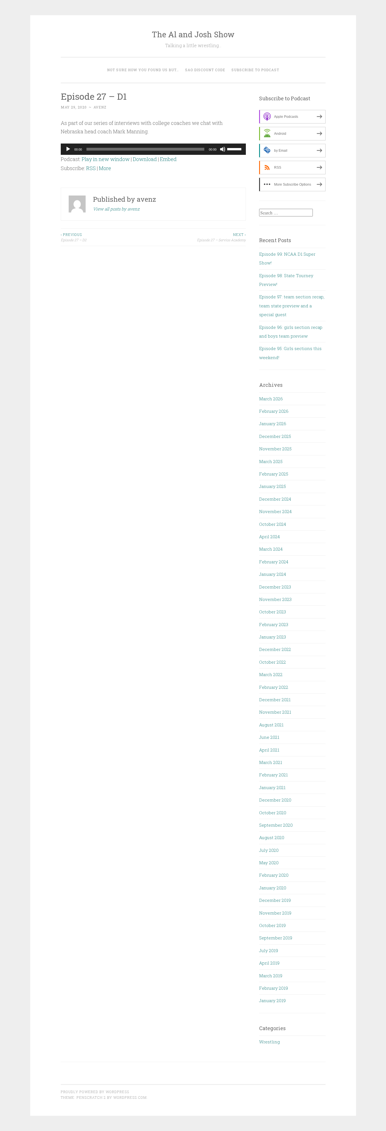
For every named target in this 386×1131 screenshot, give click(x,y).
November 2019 (275, 913)
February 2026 (274, 411)
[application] (153, 149)
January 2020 (272, 888)
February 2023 (273, 624)
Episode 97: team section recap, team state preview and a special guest (291, 305)
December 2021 (274, 699)
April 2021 (269, 750)
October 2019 (272, 925)
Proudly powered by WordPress (95, 1091)
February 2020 (274, 875)
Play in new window (106, 159)
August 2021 (271, 725)
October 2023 (272, 612)
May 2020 (269, 862)
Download (145, 159)
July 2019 (268, 950)
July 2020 (269, 850)
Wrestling (269, 1042)
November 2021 (275, 712)
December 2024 (275, 499)
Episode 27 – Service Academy (221, 237)
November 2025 (275, 448)
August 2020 (271, 837)
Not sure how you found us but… (143, 70)
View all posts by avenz (116, 209)
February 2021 (273, 775)
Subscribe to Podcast (255, 70)
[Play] (68, 149)
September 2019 (275, 938)
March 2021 (270, 762)
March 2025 (271, 461)
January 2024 (272, 574)
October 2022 (272, 662)
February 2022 (273, 687)
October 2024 (272, 524)
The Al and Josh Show (193, 34)
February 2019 (273, 988)
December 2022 (275, 649)
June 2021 (269, 737)
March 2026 (271, 398)
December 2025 (275, 436)
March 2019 (270, 975)
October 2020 (272, 812)
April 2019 (269, 963)
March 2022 (271, 674)
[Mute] (222, 149)
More (105, 168)
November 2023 (275, 599)
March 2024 (271, 549)
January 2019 (272, 1000)
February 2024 (273, 562)
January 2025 (272, 486)
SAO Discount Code (205, 70)
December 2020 (275, 800)
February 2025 (273, 474)
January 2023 (272, 637)
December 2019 (275, 900)
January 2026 (272, 423)
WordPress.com (130, 1097)
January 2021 (272, 787)
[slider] (235, 149)
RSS (91, 168)
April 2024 (269, 536)
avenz (100, 107)
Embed (168, 159)
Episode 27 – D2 (73, 237)
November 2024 (275, 511)
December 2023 (275, 587)
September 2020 (276, 825)
